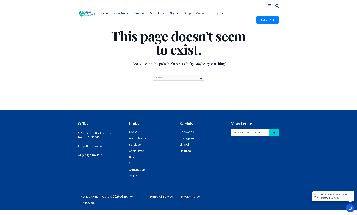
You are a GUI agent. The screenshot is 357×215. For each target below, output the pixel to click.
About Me (119, 13)
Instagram (187, 138)
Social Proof (157, 13)
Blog (172, 13)
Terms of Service (161, 197)
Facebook (187, 132)
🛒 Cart (220, 13)
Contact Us (203, 13)
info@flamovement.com (95, 146)
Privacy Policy (190, 197)
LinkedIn (185, 145)
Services (139, 13)
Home (104, 13)
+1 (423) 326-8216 (90, 155)
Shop (187, 13)
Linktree (185, 151)
